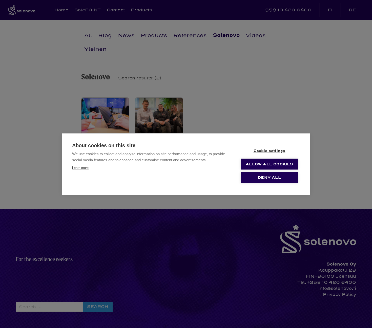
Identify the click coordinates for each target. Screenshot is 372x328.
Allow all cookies (269, 164)
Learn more (80, 167)
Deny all (269, 177)
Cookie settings (269, 150)
